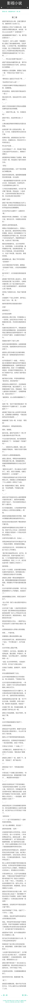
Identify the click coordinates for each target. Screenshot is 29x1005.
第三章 (25, 995)
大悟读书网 (12, 1002)
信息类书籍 (9, 1000)
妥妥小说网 (17, 1002)
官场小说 (14, 1000)
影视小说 (14, 3)
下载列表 (22, 1002)
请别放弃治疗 (11, 11)
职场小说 (7, 1002)
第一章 (4, 995)
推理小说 (18, 1000)
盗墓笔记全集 (23, 1000)
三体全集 (4, 1000)
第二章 (18, 11)
